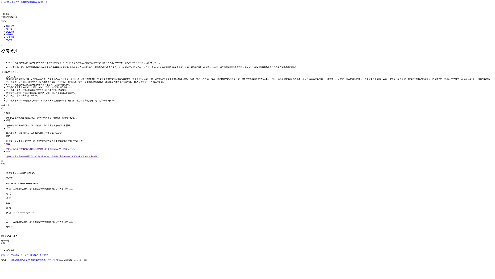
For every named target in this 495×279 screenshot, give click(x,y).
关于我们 (10, 29)
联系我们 (10, 40)
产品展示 (10, 32)
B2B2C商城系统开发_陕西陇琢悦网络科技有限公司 (24, 2)
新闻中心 (10, 34)
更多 (3, 164)
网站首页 (10, 26)
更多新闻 (14, 72)
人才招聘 (10, 37)
